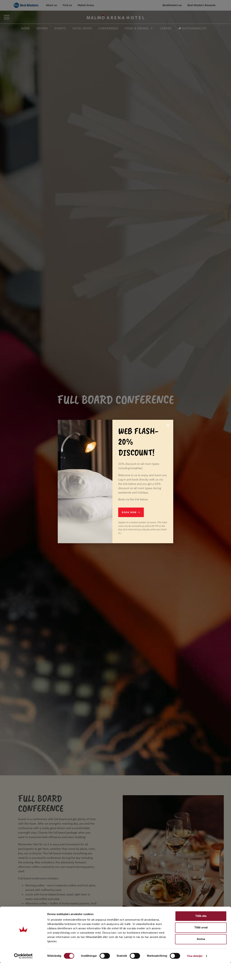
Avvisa (201, 938)
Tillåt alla (200, 915)
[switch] (105, 956)
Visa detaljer (195, 955)
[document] (115, 481)
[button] (168, 425)
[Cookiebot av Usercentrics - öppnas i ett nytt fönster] (23, 956)
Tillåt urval (201, 927)
